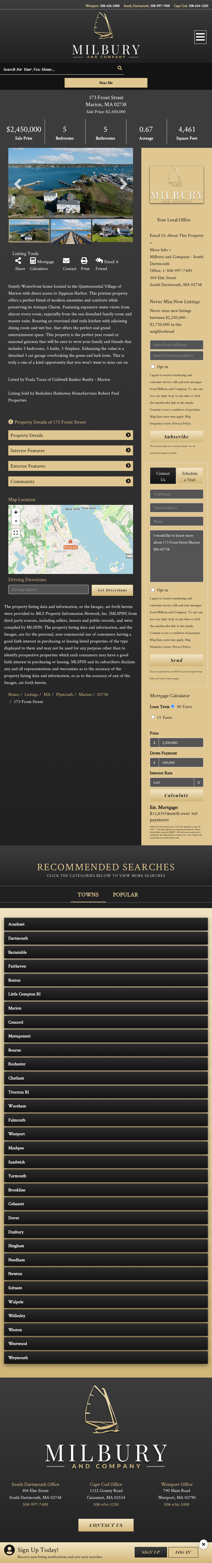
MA (47, 694)
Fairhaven (17, 966)
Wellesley (16, 1315)
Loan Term (160, 706)
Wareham (17, 1106)
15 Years (164, 717)
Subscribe (176, 436)
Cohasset (16, 1204)
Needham (16, 1260)
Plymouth (64, 694)
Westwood (17, 1343)
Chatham (16, 1078)
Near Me (106, 82)
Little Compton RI (24, 994)
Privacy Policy (181, 423)
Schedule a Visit (190, 476)
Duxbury (15, 1232)
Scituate (15, 1288)
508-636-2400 (110, 5)
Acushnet (16, 924)
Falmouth (16, 1120)
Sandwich (16, 1162)
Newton (15, 1273)
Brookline (16, 1190)
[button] (120, 68)
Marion (85, 694)
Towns (88, 894)
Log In (183, 1552)
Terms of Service (166, 678)
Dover (13, 1218)
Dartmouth (18, 938)
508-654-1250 (198, 5)
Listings (31, 694)
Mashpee (16, 1148)
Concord (15, 1022)
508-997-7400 (160, 5)
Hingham (16, 1246)
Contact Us (163, 476)
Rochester (17, 1064)
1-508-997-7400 (177, 270)
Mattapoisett (19, 1036)
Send (177, 660)
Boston (14, 980)
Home (13, 694)
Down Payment (163, 753)
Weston (15, 1330)
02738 (102, 694)
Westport (16, 1134)
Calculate (177, 795)
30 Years (184, 706)
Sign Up (151, 1552)
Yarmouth (17, 1176)
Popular (125, 894)
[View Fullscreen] (16, 533)
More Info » (160, 250)
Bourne (14, 1050)
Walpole (15, 1302)
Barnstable (17, 952)
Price (154, 733)
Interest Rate (161, 773)
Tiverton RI (18, 1092)
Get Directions (112, 590)
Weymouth (18, 1357)
